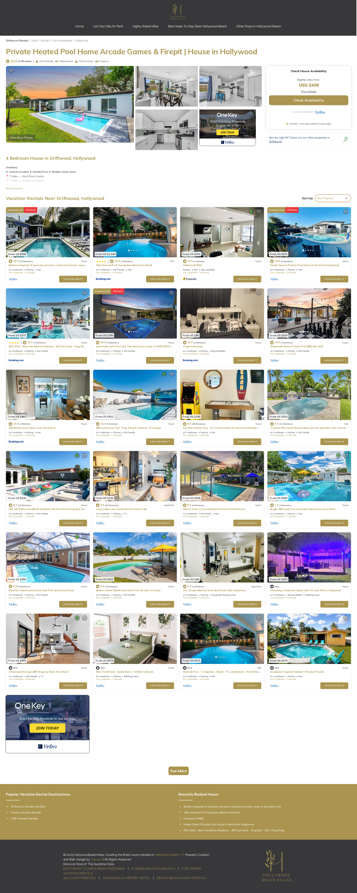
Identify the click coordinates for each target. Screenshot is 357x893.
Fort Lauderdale (62, 40)
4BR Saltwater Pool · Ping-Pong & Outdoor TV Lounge (128, 427)
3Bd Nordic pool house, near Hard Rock (32, 427)
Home (79, 26)
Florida (45, 40)
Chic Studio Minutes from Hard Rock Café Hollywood (214, 590)
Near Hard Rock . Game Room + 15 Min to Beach (124, 671)
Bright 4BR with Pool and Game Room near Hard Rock (302, 509)
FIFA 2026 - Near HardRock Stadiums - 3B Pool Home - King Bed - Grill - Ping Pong (234, 830)
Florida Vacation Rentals (26, 812)
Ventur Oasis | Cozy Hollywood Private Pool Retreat (214, 509)
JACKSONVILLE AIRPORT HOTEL (126, 878)
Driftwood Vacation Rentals (28, 806)
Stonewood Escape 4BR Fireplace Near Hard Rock (38, 671)
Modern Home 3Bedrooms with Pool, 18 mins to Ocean (128, 590)
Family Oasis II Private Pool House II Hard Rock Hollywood (304, 265)
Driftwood (82, 40)
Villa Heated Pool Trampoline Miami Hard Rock (124, 265)
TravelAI (96, 859)
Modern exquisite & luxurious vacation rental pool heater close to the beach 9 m (232, 806)
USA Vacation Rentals (24, 818)
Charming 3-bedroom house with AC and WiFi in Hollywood (305, 590)
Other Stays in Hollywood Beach (258, 26)
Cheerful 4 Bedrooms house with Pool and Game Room (41, 590)
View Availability (73, 279)
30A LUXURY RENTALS (79, 878)
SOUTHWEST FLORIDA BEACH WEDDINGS (94, 869)
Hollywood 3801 (192, 265)
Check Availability (308, 100)
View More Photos (21, 137)
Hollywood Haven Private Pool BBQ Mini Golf (296, 346)
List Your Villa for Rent (108, 26)
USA (34, 40)
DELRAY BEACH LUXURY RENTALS (181, 878)
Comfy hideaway (192, 346)
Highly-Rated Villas (145, 26)
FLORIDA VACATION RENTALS (153, 869)
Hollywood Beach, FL (169, 855)
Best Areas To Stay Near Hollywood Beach (197, 26)
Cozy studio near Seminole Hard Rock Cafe (121, 509)
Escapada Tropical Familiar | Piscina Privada (297, 671)
